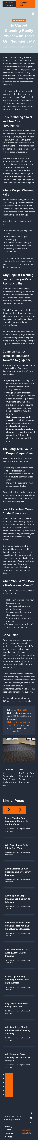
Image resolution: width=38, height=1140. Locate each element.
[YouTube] (31, 1118)
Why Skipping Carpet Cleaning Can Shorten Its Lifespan (17, 899)
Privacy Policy (8, 1128)
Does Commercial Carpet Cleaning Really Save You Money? (10, 777)
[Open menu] (33, 14)
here (14, 713)
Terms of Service (9, 1135)
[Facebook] (31, 1113)
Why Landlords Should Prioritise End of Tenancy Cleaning (18, 872)
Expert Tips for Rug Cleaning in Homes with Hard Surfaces (17, 821)
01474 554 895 (24, 4)
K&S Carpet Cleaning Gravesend (19, 47)
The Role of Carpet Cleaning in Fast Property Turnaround (27, 775)
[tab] (9, 1075)
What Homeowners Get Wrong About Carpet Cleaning (16, 952)
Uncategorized (19, 20)
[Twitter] (31, 1122)
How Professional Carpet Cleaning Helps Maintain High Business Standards (18, 925)
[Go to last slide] (8, 810)
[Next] (20, 810)
